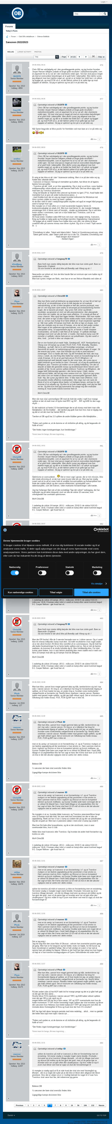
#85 (101, 716)
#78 (101, 148)
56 (78, 1105)
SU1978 (17, 76)
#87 (101, 861)
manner (17, 727)
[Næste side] (86, 56)
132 (92, 1105)
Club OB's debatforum (26, 36)
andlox (17, 159)
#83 (101, 618)
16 (72, 1105)
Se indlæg (66, 104)
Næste (101, 1105)
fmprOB (17, 110)
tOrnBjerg (17, 264)
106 (85, 1105)
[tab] (11, 52)
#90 (101, 1043)
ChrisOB (17, 457)
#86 (101, 787)
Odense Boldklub (43, 36)
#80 (101, 290)
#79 (101, 253)
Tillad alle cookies (91, 592)
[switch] (42, 572)
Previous (19, 1105)
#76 (101, 65)
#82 (101, 524)
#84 (101, 682)
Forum (13, 36)
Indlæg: (14, 88)
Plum (16, 301)
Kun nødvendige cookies (20, 592)
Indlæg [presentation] (10, 52)
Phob (17, 693)
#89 (101, 964)
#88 (101, 914)
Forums (9, 26)
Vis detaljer (97, 583)
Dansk (10, 1115)
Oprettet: (12, 86)
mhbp (17, 872)
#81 (101, 446)
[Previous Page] (79, 56)
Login (103, 2)
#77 (101, 99)
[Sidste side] (93, 57)
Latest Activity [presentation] (24, 52)
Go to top (101, 1115)
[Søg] (105, 14)
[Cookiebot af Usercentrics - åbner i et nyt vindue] (96, 530)
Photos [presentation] (37, 52)
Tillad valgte (56, 592)
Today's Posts (12, 31)
